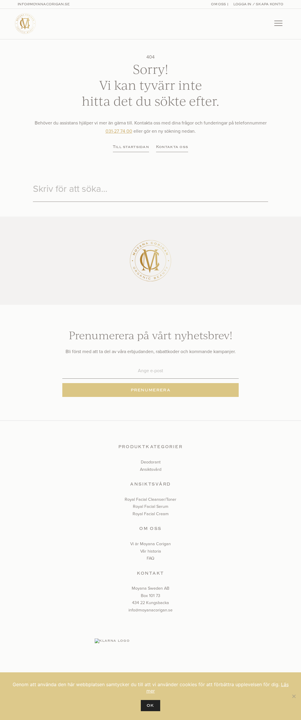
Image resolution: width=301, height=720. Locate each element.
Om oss (218, 4)
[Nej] (294, 696)
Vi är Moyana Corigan (150, 544)
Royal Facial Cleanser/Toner (150, 499)
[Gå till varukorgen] (259, 24)
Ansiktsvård (150, 469)
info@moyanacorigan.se (44, 4)
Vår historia (150, 551)
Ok (150, 705)
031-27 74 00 (119, 131)
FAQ (150, 558)
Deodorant (150, 462)
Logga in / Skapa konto (258, 4)
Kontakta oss (172, 147)
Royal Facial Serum (150, 506)
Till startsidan (131, 147)
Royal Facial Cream (151, 514)
